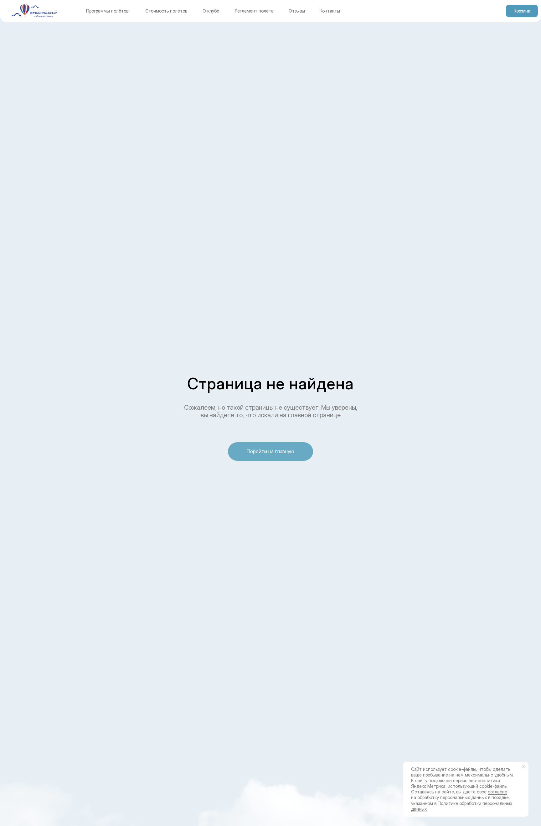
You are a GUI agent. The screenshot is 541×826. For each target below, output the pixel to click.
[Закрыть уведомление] (524, 766)
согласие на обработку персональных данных (459, 794)
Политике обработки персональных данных (461, 806)
